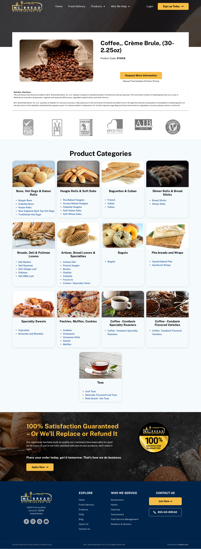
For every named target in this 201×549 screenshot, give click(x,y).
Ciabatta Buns (26, 204)
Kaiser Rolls (24, 207)
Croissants (68, 333)
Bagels (111, 261)
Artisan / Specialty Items (76, 283)
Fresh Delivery (76, 6)
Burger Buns (25, 200)
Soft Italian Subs (72, 210)
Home (58, 6)
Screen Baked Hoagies (75, 203)
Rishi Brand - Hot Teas (97, 398)
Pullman (22, 272)
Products (96, 6)
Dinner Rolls (158, 204)
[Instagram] (33, 521)
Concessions (117, 514)
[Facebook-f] (26, 521)
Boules (66, 269)
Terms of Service (19, 545)
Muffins (67, 344)
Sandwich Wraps (161, 265)
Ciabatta (67, 276)
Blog (81, 519)
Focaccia (68, 279)
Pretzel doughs (71, 265)
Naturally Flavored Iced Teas (101, 395)
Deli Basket (24, 262)
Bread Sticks (159, 200)
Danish (66, 340)
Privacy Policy (33, 545)
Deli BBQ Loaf (26, 276)
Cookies (67, 330)
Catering (115, 509)
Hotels (114, 504)
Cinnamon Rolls (71, 337)
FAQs (81, 514)
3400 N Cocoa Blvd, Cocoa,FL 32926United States (36, 510)
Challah (67, 272)
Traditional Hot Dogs (29, 214)
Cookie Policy (46, 545)
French (111, 200)
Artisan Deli (69, 262)
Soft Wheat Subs (72, 214)
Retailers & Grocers (121, 524)
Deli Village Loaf (27, 269)
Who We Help (119, 6)
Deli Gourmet (25, 265)
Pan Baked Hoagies (73, 200)
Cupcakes (23, 330)
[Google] (39, 521)
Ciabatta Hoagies (72, 207)
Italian (111, 203)
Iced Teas (90, 391)
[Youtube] (46, 521)
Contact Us (84, 529)
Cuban (111, 207)
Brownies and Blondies (30, 333)
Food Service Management (125, 519)
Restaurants (117, 500)
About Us (83, 524)
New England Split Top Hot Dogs (36, 211)
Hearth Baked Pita (162, 261)
